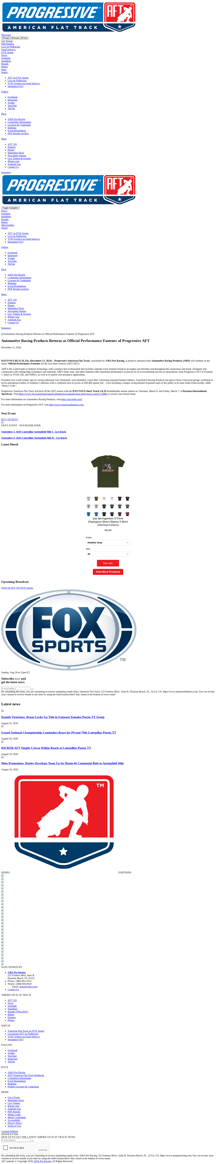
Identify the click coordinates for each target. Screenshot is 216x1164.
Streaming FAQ (15, 86)
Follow (4, 91)
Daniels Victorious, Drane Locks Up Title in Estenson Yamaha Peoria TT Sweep (53, 717)
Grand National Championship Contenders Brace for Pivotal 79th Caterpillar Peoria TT (58, 732)
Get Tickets (7, 41)
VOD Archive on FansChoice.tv (24, 83)
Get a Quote (14, 1097)
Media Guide (14, 1114)
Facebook (12, 97)
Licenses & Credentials (19, 125)
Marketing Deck (16, 152)
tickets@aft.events (28, 986)
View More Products (108, 571)
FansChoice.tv (8, 49)
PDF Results (14, 1111)
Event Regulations (17, 130)
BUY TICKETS (9, 419)
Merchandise (7, 44)
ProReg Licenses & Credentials (23, 1086)
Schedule (5, 58)
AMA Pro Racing (16, 119)
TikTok (11, 108)
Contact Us (13, 167)
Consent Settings (9, 1131)
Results (5, 64)
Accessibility (14, 1120)
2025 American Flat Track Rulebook (26, 1075)
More (4, 139)
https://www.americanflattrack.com (66, 404)
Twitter (11, 102)
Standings (6, 61)
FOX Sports (7, 52)
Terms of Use (14, 1126)
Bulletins (12, 127)
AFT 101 (12, 144)
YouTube (12, 105)
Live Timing (14, 1103)
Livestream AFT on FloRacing (23, 1034)
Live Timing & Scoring (19, 158)
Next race (6, 35)
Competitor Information (19, 122)
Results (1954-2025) (18, 1011)
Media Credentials (17, 1117)
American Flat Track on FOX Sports (26, 1031)
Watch (4, 72)
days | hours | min (15, 38)
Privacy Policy (15, 1123)
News (4, 55)
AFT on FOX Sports (18, 77)
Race (3, 114)
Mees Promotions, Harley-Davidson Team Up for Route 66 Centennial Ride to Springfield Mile (62, 763)
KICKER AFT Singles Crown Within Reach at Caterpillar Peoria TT (46, 748)
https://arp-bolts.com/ (71, 399)
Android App (14, 164)
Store (3, 69)
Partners (12, 147)
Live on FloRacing (10, 46)
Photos (11, 150)
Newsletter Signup (17, 155)
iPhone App (13, 161)
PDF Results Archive (18, 133)
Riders (4, 66)
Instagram (12, 100)
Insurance (6, 172)
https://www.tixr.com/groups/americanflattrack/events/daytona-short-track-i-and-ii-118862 (63, 394)
